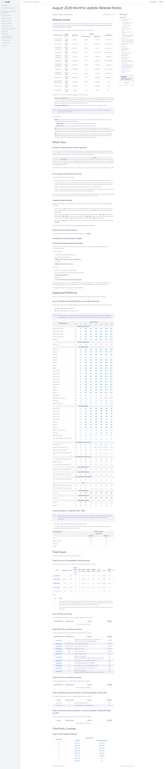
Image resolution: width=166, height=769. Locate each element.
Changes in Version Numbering (127, 26)
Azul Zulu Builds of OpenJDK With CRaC (128, 43)
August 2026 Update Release (126, 71)
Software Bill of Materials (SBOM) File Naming (128, 35)
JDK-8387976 (59, 657)
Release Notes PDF (109, 14)
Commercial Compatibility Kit (9, 28)
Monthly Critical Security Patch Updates (127, 20)
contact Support (63, 317)
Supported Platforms (7, 15)
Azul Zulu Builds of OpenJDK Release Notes (8, 12)
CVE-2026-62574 (56, 591)
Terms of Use (131, 765)
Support (161, 1)
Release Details (123, 15)
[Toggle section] (18, 23)
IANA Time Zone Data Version (126, 29)
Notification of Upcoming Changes (127, 32)
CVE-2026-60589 (56, 587)
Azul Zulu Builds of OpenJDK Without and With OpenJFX (128, 40)
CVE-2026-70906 (56, 575)
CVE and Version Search (7, 26)
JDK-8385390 (58, 653)
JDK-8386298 (58, 651)
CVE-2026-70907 (56, 583)
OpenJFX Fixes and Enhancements (126, 58)
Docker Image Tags (6, 18)
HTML (75, 743)
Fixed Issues (123, 46)
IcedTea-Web (5, 31)
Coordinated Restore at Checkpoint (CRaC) (7, 37)
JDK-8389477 (59, 668)
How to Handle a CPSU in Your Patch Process (128, 23)
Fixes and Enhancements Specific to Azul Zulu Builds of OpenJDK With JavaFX (127, 66)
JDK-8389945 (59, 671)
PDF (79, 743)
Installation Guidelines (7, 23)
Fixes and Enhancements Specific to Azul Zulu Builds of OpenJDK (127, 62)
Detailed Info (5, 33)
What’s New (123, 17)
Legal (128, 765)
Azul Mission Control (6, 43)
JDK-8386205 (58, 648)
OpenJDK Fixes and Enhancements (126, 55)
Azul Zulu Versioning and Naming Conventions (83, 225)
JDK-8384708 (58, 646)
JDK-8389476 (59, 665)
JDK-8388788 (58, 660)
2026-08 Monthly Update (8, 8)
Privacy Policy (123, 765)
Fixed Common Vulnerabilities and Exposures (126, 49)
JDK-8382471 (59, 643)
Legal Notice (5, 45)
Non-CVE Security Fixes (127, 52)
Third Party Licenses (6, 20)
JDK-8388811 (59, 663)
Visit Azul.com (153, 1)
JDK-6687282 (59, 640)
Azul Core (4, 5)
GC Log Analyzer (6, 40)
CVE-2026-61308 (56, 579)
